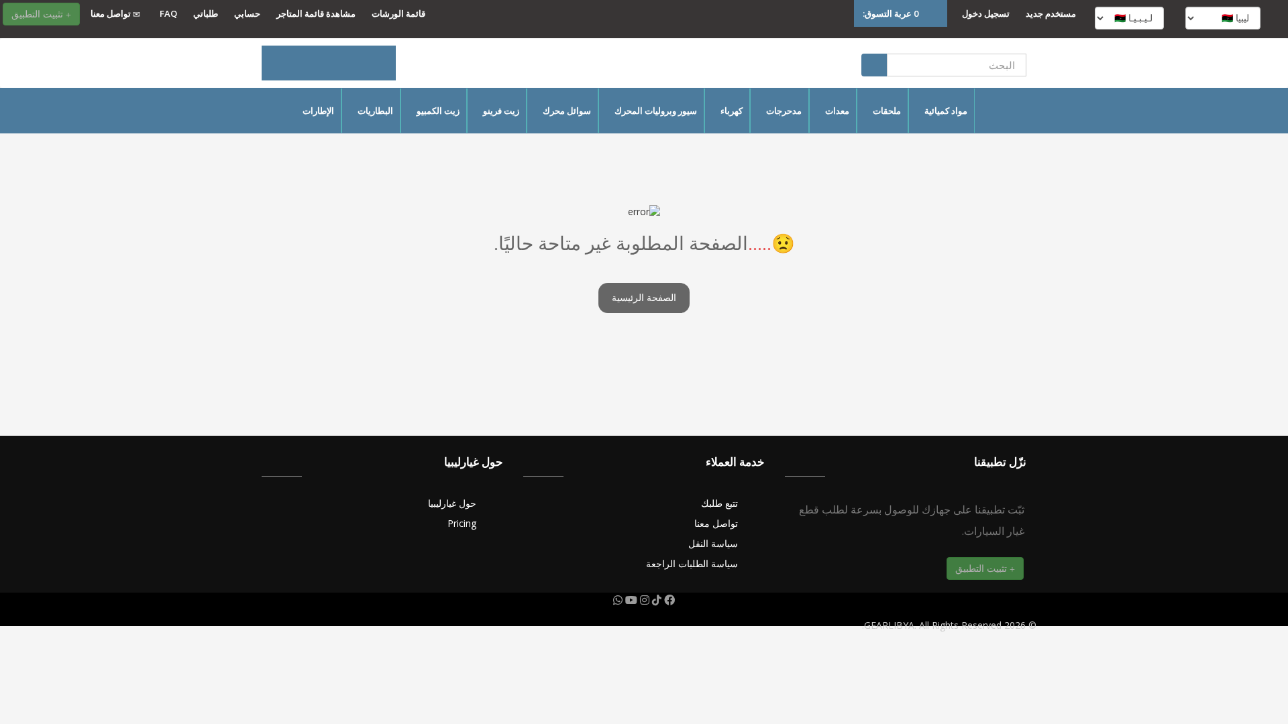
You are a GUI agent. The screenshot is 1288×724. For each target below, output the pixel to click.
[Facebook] (668, 600)
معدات (837, 111)
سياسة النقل (713, 543)
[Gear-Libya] (329, 63)
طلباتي (205, 13)
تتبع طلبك (719, 503)
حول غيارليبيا (452, 503)
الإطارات (318, 111)
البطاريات (375, 111)
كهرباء (731, 111)
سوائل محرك (567, 111)
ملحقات (887, 111)
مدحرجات (784, 111)
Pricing (461, 523)
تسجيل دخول (986, 13)
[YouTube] (630, 600)
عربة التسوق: (890, 13)
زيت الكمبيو (438, 111)
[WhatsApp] (618, 600)
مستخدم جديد (1051, 13)
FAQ (168, 13)
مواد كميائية (945, 111)
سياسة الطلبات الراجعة (692, 563)
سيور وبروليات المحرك (655, 111)
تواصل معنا (112, 13)
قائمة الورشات (398, 13)
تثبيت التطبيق (38, 13)
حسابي (247, 13)
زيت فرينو (501, 111)
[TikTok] (655, 600)
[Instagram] (643, 600)
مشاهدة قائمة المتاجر (316, 13)
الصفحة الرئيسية (644, 298)
